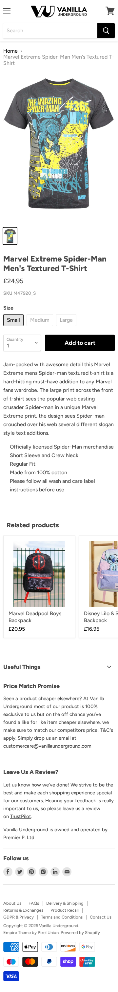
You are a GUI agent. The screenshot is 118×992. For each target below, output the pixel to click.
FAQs (34, 903)
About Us (12, 903)
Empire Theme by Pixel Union (31, 932)
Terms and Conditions (62, 917)
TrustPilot (20, 816)
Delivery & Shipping (65, 903)
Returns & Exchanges (23, 910)
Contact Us (100, 917)
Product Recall (64, 910)
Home (10, 51)
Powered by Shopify (80, 932)
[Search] (106, 30)
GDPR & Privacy (18, 917)
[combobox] (50, 30)
